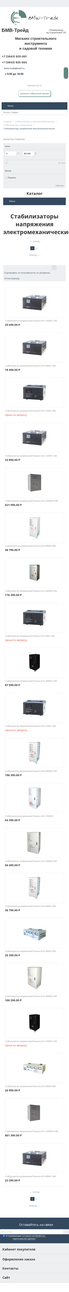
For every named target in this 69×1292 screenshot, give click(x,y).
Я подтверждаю (25, 1237)
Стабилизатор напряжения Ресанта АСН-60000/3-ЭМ (31, 771)
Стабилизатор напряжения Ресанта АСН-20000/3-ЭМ (31, 861)
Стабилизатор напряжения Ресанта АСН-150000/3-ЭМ (31, 1131)
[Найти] (65, 112)
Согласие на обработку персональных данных (29, 1237)
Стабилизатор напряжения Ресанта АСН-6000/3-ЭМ (30, 906)
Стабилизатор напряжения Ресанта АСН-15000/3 (29, 816)
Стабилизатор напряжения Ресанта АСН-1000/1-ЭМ (30, 410)
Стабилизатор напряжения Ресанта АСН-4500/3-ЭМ (30, 1086)
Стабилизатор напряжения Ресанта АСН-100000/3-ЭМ (31, 500)
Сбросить (60, 185)
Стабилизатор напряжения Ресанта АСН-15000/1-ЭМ (31, 1041)
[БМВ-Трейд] (34, 17)
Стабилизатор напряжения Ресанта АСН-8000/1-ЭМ (30, 1176)
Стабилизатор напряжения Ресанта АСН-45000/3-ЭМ (31, 590)
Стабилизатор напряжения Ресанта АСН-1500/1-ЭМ (30, 726)
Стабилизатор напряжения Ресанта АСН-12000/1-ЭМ (31, 455)
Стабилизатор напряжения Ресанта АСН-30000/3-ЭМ (31, 996)
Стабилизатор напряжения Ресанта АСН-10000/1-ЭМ (31, 320)
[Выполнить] (66, 1231)
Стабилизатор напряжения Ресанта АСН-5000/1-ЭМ (30, 365)
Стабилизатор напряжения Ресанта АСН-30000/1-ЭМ (31, 680)
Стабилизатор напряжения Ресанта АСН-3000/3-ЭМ (30, 951)
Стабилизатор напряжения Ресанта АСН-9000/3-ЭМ (30, 545)
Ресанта (12, 177)
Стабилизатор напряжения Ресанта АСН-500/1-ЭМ (30, 635)
